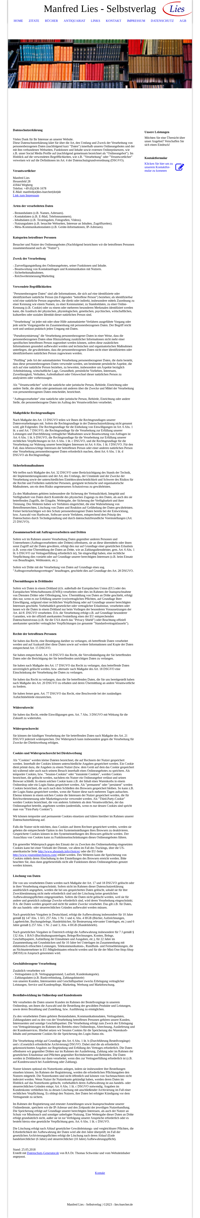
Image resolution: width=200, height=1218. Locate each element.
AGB (182, 20)
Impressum (136, 20)
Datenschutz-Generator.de (43, 1153)
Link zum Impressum (26, 195)
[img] (177, 9)
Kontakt (113, 20)
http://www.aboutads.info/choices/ (59, 851)
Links (95, 20)
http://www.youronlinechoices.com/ (35, 854)
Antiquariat (74, 20)
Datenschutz (162, 20)
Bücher (51, 20)
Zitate (34, 20)
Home (18, 20)
